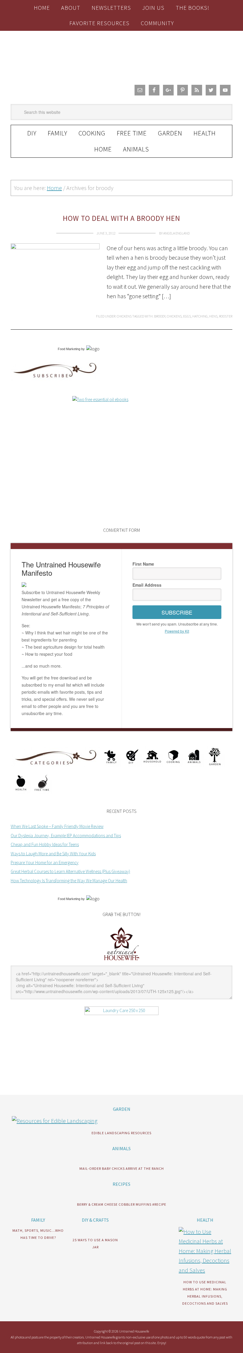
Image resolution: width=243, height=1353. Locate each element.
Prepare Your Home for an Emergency (45, 862)
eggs (187, 316)
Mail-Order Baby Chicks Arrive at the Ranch (121, 1168)
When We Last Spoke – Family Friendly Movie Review (57, 826)
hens (213, 316)
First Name (143, 564)
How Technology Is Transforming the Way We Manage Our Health (69, 880)
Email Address (147, 585)
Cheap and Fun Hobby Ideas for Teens (45, 844)
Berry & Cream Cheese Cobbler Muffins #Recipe (121, 1204)
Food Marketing (69, 349)
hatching (200, 316)
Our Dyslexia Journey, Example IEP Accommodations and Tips (66, 835)
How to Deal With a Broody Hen (121, 218)
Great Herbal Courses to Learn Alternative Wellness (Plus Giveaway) (70, 871)
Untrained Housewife (121, 56)
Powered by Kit (177, 631)
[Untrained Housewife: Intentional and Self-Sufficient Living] (121, 961)
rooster (225, 316)
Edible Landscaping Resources (121, 1133)
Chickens (124, 316)
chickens (174, 316)
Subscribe (177, 612)
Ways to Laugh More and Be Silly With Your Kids (53, 853)
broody (159, 316)
